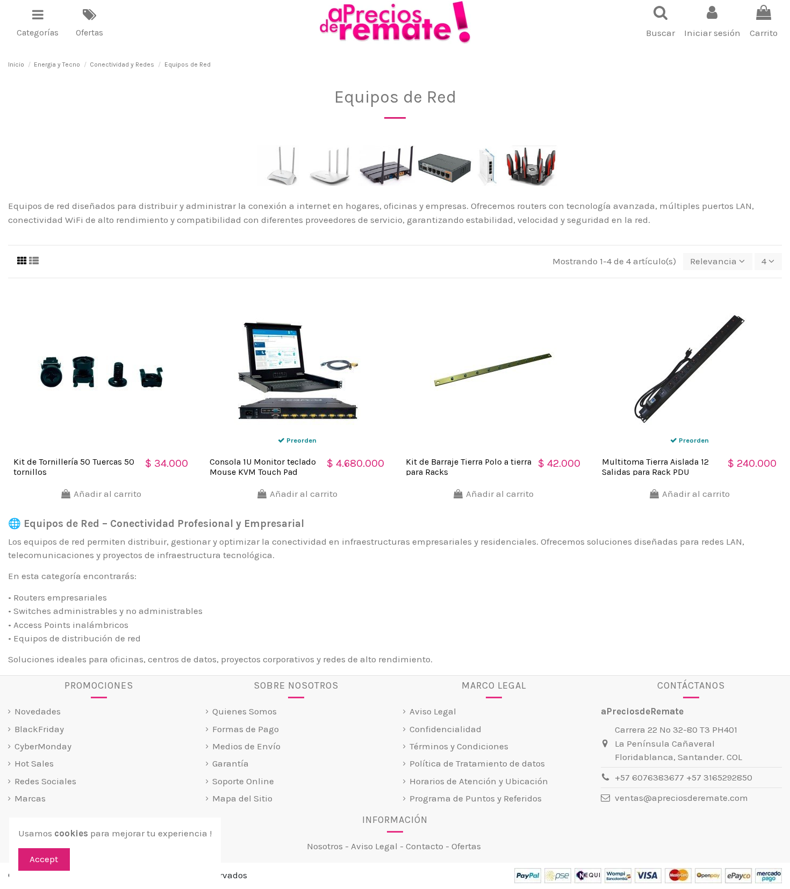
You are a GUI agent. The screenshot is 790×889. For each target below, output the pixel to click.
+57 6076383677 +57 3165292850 (683, 777)
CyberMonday (43, 746)
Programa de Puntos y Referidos (476, 798)
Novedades (38, 711)
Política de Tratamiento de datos (477, 763)
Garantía (230, 763)
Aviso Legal (433, 711)
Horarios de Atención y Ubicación (479, 781)
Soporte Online (243, 781)
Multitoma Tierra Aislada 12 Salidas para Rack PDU (655, 467)
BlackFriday (39, 729)
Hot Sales (34, 763)
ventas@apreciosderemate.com (681, 797)
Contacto (424, 846)
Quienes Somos (244, 711)
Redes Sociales (45, 781)
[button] (37, 22)
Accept (44, 859)
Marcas (30, 798)
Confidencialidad (446, 729)
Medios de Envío (246, 746)
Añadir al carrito (107, 493)
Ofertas (466, 846)
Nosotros (325, 846)
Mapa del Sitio (242, 798)
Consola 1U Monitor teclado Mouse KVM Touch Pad (263, 467)
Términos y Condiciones (459, 746)
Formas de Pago (245, 729)
